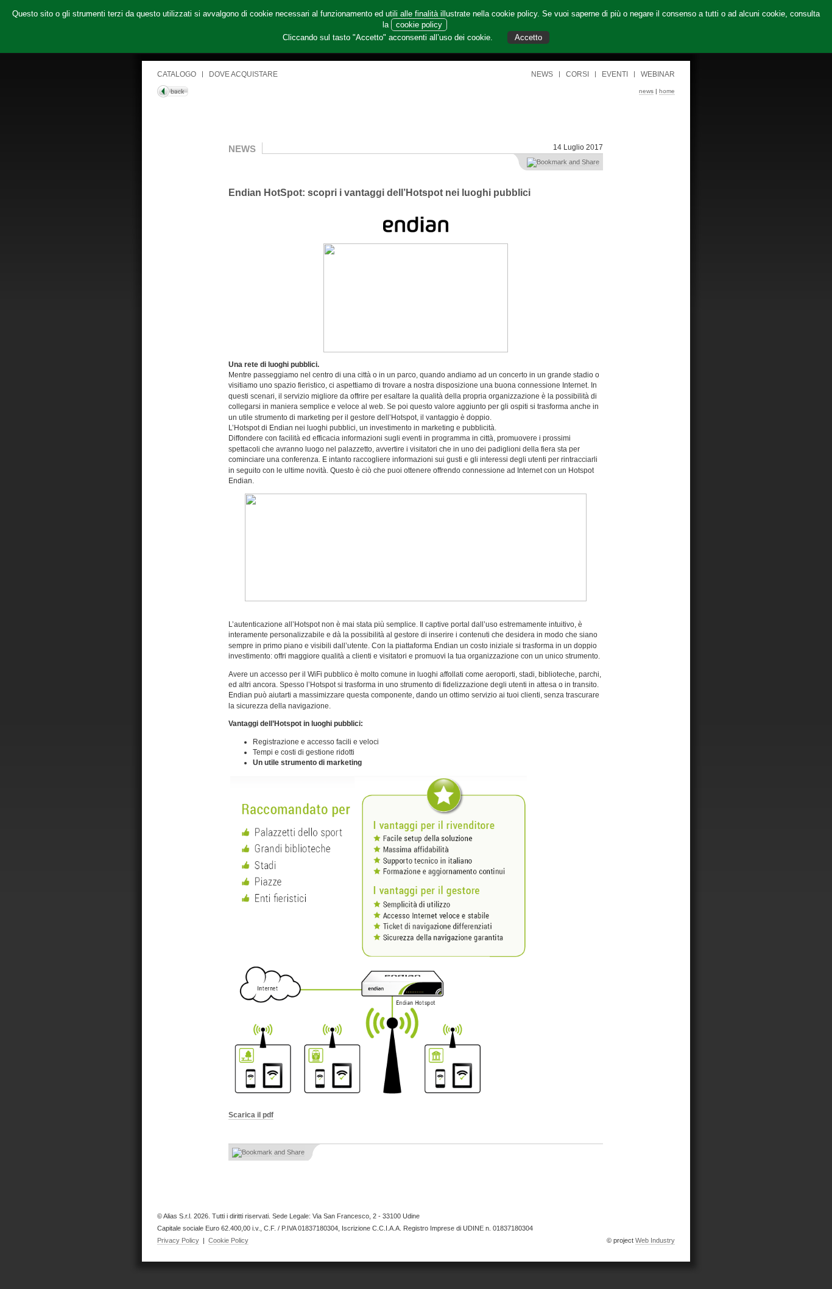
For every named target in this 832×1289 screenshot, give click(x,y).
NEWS (542, 74)
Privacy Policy (178, 1240)
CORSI (577, 74)
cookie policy (419, 24)
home (667, 91)
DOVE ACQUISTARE (243, 74)
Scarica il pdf (250, 1115)
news (646, 91)
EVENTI (615, 74)
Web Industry (655, 1240)
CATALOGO (176, 74)
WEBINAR (658, 74)
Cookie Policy (228, 1240)
